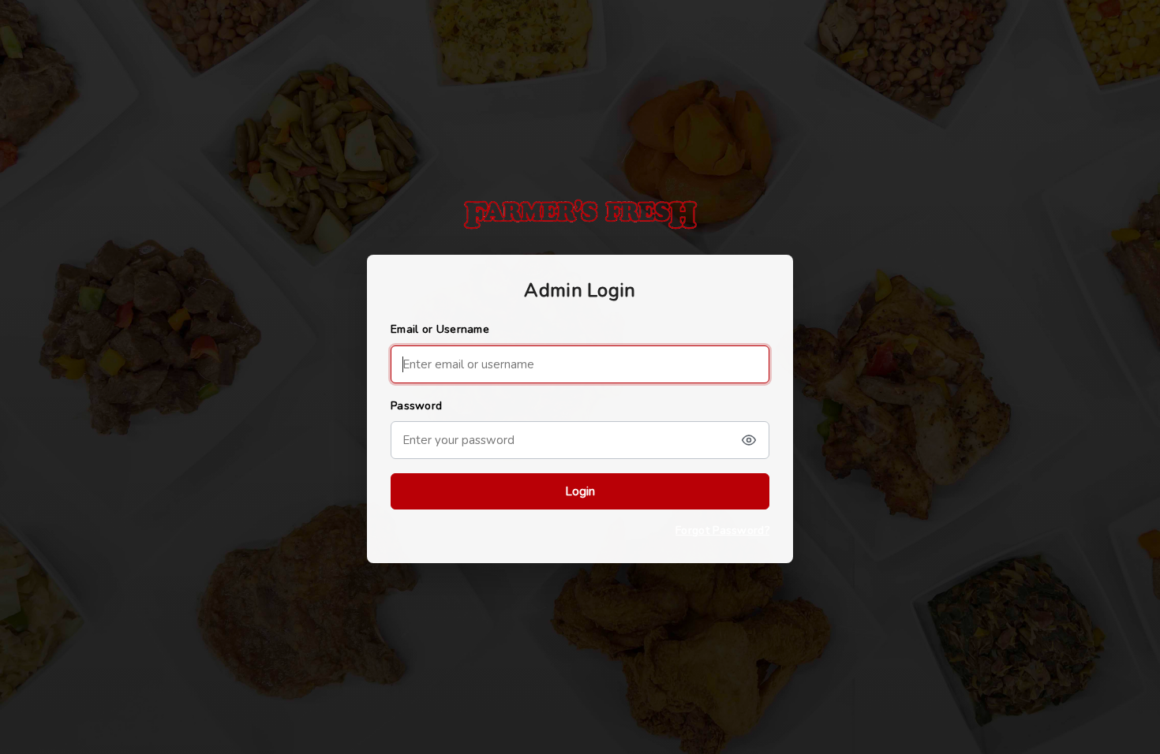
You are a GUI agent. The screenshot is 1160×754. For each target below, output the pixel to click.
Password (416, 405)
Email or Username (440, 329)
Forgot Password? (722, 530)
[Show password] (749, 440)
